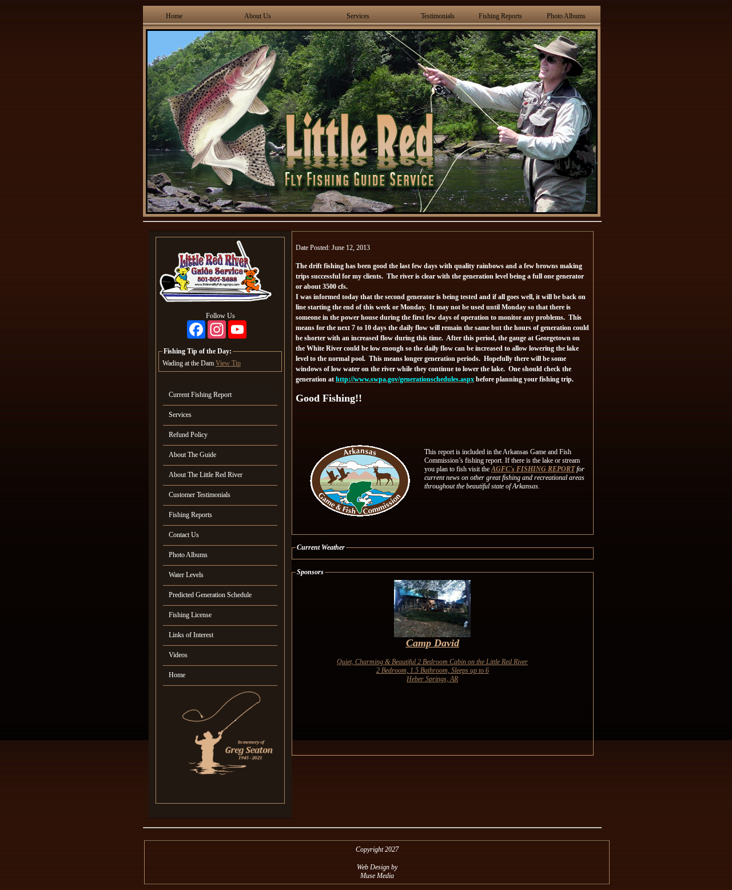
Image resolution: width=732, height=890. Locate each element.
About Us (257, 16)
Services (358, 16)
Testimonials (438, 16)
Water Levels (186, 575)
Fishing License (190, 615)
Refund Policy (188, 435)
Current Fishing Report (200, 395)
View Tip (228, 363)
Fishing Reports (500, 16)
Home (174, 16)
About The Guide (192, 455)
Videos (178, 655)
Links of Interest (191, 635)
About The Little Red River (205, 475)
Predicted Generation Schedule (210, 595)
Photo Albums (566, 16)
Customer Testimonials (199, 495)
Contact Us (184, 535)
